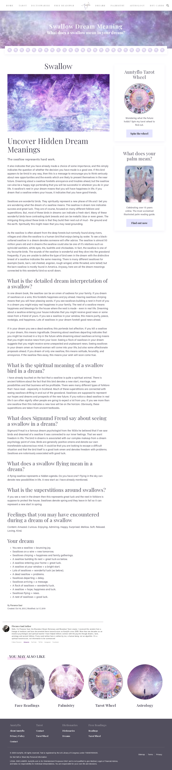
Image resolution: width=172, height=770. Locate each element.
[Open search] (168, 6)
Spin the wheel (139, 133)
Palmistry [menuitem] (118, 5)
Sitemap (141, 755)
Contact (14, 741)
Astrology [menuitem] (137, 5)
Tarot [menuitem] (23, 5)
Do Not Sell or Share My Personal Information (28, 757)
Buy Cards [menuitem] (157, 5)
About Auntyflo (17, 730)
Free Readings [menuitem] (64, 5)
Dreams (66, 736)
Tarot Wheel (42, 736)
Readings (93, 730)
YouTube (34, 642)
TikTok (40, 642)
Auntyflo (19, 753)
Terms (150, 755)
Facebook (56, 642)
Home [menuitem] (10, 5)
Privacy (159, 755)
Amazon (26, 642)
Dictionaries (68, 730)
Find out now (139, 223)
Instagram (47, 642)
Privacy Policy (17, 736)
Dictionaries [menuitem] (40, 5)
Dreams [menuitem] (100, 5)
